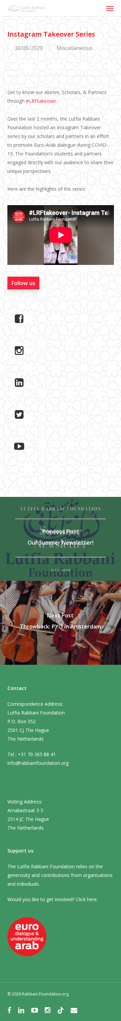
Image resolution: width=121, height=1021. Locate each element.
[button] (110, 8)
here (92, 899)
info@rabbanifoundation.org (38, 763)
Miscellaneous (74, 48)
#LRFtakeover (41, 101)
